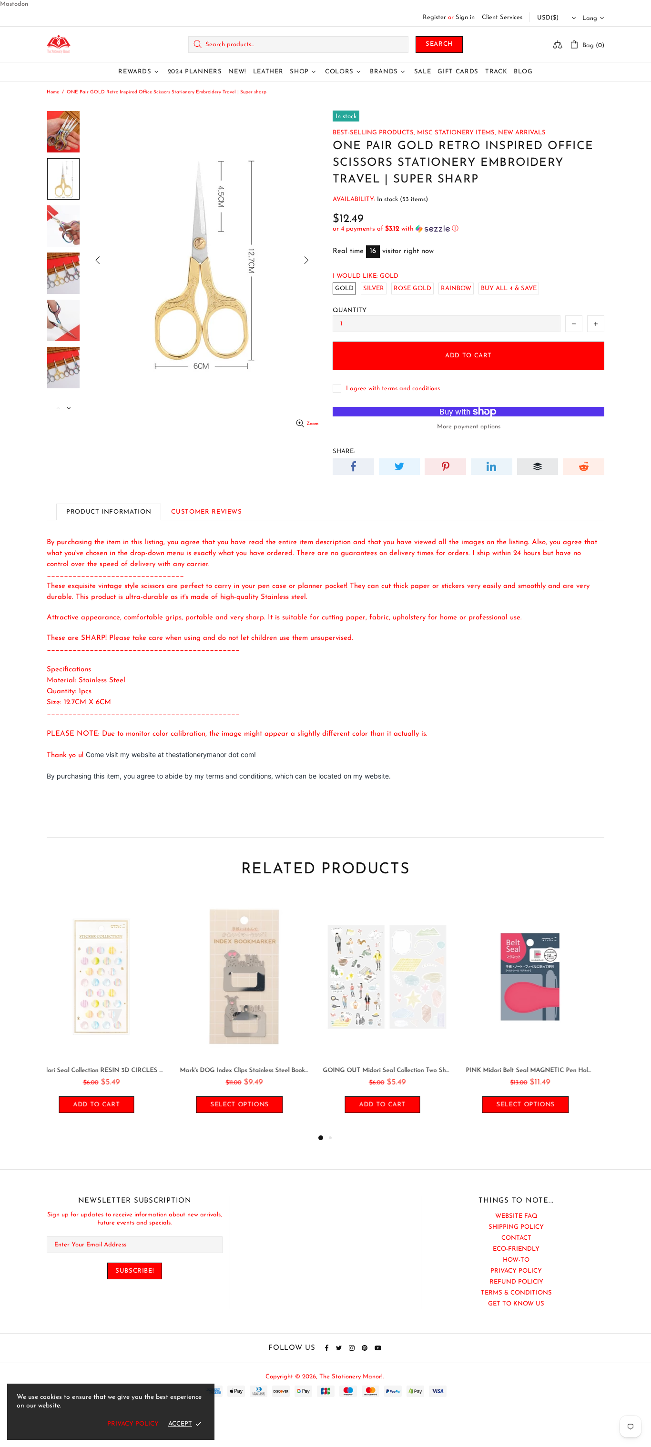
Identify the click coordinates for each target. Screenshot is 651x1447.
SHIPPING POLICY (516, 1227)
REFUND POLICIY (516, 1282)
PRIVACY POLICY (516, 1271)
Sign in (465, 17)
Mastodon (14, 4)
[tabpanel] (111, 1014)
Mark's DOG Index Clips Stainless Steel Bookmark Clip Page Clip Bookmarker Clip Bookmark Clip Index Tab (111, 1070)
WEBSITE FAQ (516, 1216)
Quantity (349, 310)
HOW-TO (516, 1260)
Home (53, 92)
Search (439, 44)
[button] (468, 228)
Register (434, 17)
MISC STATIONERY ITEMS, (456, 133)
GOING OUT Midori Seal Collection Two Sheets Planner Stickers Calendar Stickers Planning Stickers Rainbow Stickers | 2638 (254, 1070)
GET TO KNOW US (516, 1304)
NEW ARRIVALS (522, 133)
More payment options (468, 427)
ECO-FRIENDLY (516, 1249)
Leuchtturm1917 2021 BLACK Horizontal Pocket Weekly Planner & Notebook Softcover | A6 (540, 1070)
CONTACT (516, 1238)
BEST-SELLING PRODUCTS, (374, 133)
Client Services (502, 17)
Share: (344, 451)
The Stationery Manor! (59, 44)
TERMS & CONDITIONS (516, 1293)
